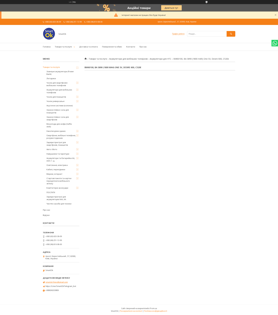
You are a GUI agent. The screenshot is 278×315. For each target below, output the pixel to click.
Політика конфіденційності (155, 311)
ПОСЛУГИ (50, 192)
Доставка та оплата (88, 46)
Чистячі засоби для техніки (58, 203)
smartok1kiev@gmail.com (56, 282)
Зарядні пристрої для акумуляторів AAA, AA (56, 198)
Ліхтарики (51, 78)
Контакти (130, 46)
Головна (47, 46)
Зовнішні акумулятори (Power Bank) (60, 72)
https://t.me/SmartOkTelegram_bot (60, 286)
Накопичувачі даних (56, 131)
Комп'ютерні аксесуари (57, 188)
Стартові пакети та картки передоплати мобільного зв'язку (58, 181)
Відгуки (46, 215)
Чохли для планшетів (56, 97)
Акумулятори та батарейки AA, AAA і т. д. (60, 159)
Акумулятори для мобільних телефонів (128, 59)
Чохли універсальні (55, 101)
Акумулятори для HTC (160, 59)
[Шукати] (231, 34)
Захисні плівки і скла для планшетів (57, 111)
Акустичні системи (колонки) (59, 105)
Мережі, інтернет (54, 174)
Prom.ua (153, 308)
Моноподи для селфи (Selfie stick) (59, 125)
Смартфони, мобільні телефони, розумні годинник (61, 136)
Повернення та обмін (112, 46)
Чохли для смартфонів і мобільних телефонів (57, 84)
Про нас (143, 46)
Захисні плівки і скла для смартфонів (57, 118)
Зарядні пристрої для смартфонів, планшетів (57, 143)
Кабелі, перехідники (55, 169)
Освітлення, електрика (57, 165)
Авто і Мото (51, 149)
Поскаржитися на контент (131, 311)
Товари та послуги (63, 46)
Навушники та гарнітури (57, 153)
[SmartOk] (49, 39)
